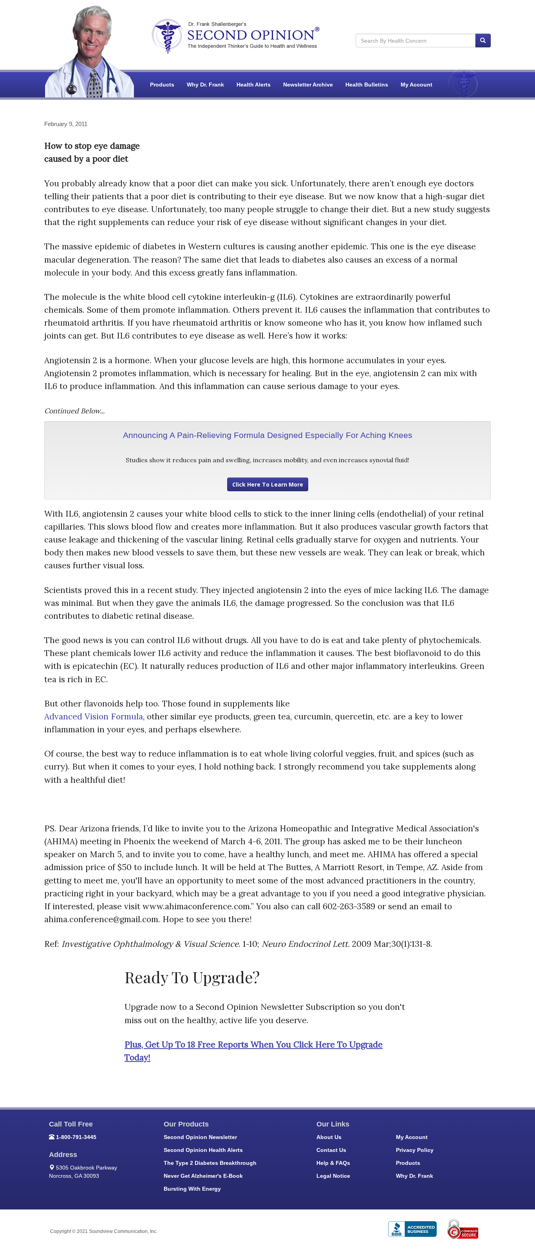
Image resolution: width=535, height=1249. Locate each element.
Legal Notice (333, 1176)
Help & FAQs (333, 1163)
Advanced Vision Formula (93, 716)
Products (162, 84)
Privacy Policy (415, 1150)
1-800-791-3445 (76, 1137)
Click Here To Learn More (267, 484)
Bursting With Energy (192, 1189)
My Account (416, 84)
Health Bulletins (366, 84)
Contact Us (331, 1150)
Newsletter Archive (308, 84)
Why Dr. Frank (205, 84)
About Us (329, 1137)
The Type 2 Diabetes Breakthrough (210, 1163)
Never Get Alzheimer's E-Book (203, 1176)
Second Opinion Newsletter (200, 1137)
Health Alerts (254, 84)
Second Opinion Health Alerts (203, 1150)
